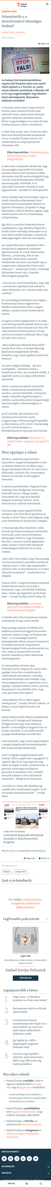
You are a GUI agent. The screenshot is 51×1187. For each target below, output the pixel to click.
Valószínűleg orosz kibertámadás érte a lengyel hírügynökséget (28, 156)
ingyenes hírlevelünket (24, 1112)
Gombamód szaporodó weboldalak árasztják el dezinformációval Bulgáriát (25, 607)
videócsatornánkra (31, 1124)
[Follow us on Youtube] (4, 1158)
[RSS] (23, 1158)
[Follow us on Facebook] (10, 1158)
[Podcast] (29, 1158)
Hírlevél (11, 1184)
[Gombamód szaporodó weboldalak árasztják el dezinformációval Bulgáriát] (26, 816)
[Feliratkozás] (35, 1158)
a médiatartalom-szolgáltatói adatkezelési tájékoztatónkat (26, 903)
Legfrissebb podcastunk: (21, 919)
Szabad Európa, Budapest (13, 32)
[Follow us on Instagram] (16, 1158)
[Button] (44, 44)
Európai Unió (9, 12)
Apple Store (26, 1087)
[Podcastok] (27, 1183)
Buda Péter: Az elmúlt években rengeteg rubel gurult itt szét (28, 441)
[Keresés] (41, 1183)
